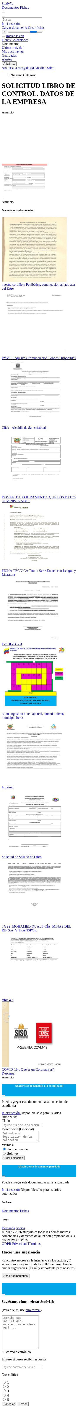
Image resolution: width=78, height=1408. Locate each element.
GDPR (7, 1243)
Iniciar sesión (11, 24)
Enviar (23, 1404)
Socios (20, 1228)
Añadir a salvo (44, 68)
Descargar (9, 1073)
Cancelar (9, 1404)
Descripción (18, 1129)
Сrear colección (13, 1157)
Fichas (24, 7)
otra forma (33, 1310)
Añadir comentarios (15, 1275)
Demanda (8, 1228)
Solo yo (12, 1153)
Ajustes (7, 59)
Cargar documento (15, 27)
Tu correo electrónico (16, 1352)
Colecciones (19, 40)
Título (6, 1121)
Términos (34, 1243)
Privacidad (20, 1243)
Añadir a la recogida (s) (18, 68)
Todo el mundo (17, 1149)
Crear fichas (36, 27)
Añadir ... (9, 63)
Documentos (11, 7)
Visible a (8, 1145)
